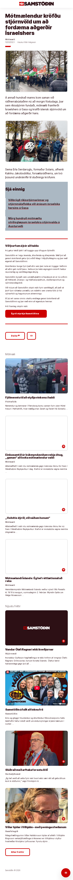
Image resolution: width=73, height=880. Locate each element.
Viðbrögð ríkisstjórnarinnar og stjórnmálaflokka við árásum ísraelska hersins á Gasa (34, 203)
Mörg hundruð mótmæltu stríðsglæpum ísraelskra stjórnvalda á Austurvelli (34, 222)
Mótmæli (10, 39)
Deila (15, 335)
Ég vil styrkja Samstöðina (26, 313)
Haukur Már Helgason (26, 42)
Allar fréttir (17, 852)
